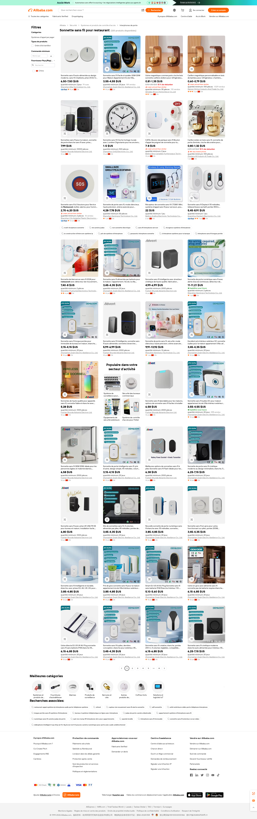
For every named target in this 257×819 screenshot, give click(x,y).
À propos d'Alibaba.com (43, 738)
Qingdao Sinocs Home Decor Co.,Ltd (160, 92)
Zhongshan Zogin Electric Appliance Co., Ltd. (121, 87)
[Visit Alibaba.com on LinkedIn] (196, 775)
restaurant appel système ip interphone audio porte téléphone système (61, 707)
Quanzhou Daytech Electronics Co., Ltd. (204, 216)
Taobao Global (139, 807)
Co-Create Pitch (40, 749)
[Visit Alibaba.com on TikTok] (218, 775)
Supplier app (118, 795)
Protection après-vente (82, 759)
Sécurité (73, 25)
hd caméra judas (98, 228)
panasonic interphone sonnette (142, 234)
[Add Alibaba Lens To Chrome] (71, 795)
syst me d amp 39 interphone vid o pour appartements (93, 719)
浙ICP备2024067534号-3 (196, 815)
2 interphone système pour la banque (176, 234)
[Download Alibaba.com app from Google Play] (214, 795)
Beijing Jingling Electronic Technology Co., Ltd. (164, 216)
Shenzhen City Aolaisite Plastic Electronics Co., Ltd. (79, 218)
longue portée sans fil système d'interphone (50, 713)
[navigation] (43, 347)
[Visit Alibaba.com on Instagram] (207, 775)
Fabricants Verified (119, 746)
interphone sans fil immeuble (151, 719)
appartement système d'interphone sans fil (175, 713)
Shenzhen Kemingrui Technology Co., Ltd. (120, 216)
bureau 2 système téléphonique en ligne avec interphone (96, 713)
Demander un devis (120, 752)
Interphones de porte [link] (128, 25)
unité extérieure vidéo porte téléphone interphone (188, 707)
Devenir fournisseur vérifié (201, 759)
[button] (142, 10)
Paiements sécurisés (81, 744)
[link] (253, 793)
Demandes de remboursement (163, 759)
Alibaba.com (178, 795)
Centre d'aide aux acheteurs (162, 744)
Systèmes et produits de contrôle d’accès (98, 25)
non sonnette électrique (121, 228)
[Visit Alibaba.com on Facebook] (191, 775)
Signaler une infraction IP (161, 764)
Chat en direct (157, 749)
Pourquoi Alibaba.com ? (43, 744)
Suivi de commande (198, 754)
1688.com (101, 807)
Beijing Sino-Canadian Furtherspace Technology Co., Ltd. (164, 154)
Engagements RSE (41, 754)
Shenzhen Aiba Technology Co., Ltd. (75, 87)
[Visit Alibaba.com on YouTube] (212, 775)
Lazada (128, 807)
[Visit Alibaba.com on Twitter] (202, 775)
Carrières (37, 759)
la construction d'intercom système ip (78, 234)
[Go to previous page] (121, 668)
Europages (167, 807)
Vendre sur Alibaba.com (199, 744)
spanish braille (127, 719)
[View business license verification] (152, 815)
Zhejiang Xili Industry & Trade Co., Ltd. (203, 156)
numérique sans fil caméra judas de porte (49, 719)
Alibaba (63, 25)
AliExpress (90, 807)
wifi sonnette (157, 707)
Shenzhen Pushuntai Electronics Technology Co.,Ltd (79, 291)
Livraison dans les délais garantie (86, 754)
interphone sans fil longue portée (210, 234)
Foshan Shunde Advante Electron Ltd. (76, 151)
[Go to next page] (164, 668)
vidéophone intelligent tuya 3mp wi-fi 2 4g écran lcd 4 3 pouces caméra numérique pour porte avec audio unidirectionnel (79, 725)
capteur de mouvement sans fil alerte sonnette (126, 707)
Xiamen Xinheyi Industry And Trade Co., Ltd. (206, 89)
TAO (149, 807)
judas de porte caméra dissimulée (138, 713)
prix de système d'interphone (112, 234)
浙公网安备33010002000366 (172, 815)
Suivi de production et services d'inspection (85, 765)
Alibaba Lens (45, 795)
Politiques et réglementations (85, 771)
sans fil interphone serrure (148, 228)
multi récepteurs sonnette (74, 228)
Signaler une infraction (160, 769)
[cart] (183, 11)
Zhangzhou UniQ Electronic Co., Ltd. (118, 151)
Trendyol (157, 807)
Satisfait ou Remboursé (82, 749)
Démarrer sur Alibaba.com (200, 749)
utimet (98, 707)
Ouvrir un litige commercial (162, 754)
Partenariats (195, 764)
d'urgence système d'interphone (178, 228)
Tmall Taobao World (115, 807)
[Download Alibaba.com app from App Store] (195, 795)
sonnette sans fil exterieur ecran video (184, 719)
